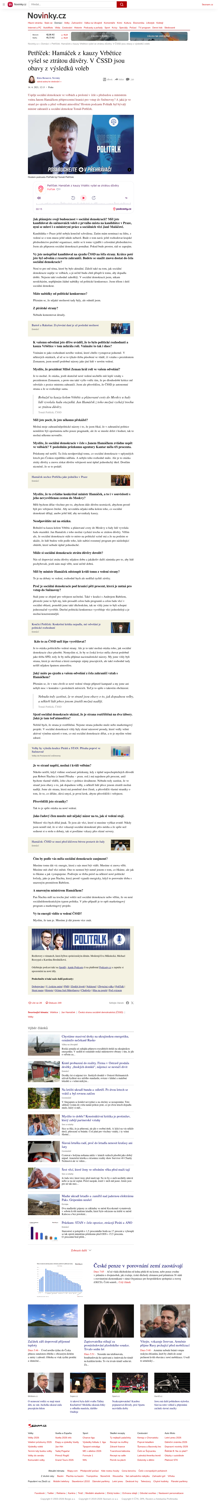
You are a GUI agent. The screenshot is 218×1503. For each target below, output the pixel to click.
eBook (110, 79)
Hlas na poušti (100, 990)
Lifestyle (150, 23)
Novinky (56, 77)
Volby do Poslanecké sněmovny (46, 756)
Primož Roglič (62, 1455)
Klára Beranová (44, 77)
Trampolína (92, 1476)
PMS (66, 986)
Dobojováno (38, 986)
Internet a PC (34, 27)
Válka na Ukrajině (93, 23)
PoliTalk (119, 986)
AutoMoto (48, 27)
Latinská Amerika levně (149, 1455)
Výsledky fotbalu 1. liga (94, 1442)
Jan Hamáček (68, 1012)
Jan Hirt (59, 1446)
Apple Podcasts (75, 967)
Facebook (40, 1493)
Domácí (58, 23)
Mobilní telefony (61, 1481)
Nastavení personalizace (171, 1493)
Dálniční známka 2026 (176, 1442)
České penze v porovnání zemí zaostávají (138, 1265)
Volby (67, 23)
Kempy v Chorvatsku (147, 1437)
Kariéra (71, 1493)
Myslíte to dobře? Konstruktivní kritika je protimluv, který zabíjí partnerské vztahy (96, 1118)
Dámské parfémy (101, 1481)
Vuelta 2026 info (63, 1437)
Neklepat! (91, 986)
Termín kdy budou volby (40, 1451)
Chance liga (89, 1437)
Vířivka (171, 1476)
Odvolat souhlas (148, 1493)
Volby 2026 (33, 1437)
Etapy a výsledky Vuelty (67, 1442)
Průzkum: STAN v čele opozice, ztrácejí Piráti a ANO (97, 1222)
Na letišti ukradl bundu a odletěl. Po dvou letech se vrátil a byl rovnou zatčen (95, 1091)
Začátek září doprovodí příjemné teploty (49, 1343)
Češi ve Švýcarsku (146, 1451)
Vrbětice (54, 1012)
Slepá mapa (37, 990)
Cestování (67, 27)
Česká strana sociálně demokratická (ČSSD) (100, 1012)
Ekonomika (138, 23)
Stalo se (48, 23)
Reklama (60, 1493)
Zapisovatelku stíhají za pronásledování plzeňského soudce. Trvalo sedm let (107, 1345)
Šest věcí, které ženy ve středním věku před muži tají (96, 1169)
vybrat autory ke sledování (48, 82)
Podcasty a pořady (93, 27)
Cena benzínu (129, 1471)
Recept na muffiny (119, 1442)
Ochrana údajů (129, 1493)
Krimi (119, 23)
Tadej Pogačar (62, 1451)
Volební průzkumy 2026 (40, 1442)
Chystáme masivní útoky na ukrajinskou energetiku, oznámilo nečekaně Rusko (95, 1038)
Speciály (123, 27)
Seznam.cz (207, 4)
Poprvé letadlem (145, 1442)
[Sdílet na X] (132, 1002)
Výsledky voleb (35, 1446)
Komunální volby (36, 1460)
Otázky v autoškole (174, 1455)
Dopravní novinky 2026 (176, 1446)
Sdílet (121, 79)
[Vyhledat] (122, 4)
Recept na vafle (118, 1455)
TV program (144, 27)
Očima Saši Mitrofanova (67, 990)
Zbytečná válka (106, 986)
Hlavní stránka (35, 23)
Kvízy (114, 27)
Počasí (133, 27)
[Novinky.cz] (47, 16)
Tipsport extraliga (91, 1446)
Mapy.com (72, 1471)
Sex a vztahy (67, 1124)
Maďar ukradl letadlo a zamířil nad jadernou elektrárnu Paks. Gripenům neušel (97, 1198)
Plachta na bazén (75, 1476)
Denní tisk (157, 27)
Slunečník (105, 1476)
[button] (81, 144)
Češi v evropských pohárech (153, 1471)
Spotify (62, 967)
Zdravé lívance (117, 1446)
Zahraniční (76, 23)
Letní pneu (117, 1481)
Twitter (50, 1493)
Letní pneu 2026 (173, 1437)
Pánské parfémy (179, 1481)
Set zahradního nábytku (138, 1476)
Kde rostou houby (110, 1471)
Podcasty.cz (105, 967)
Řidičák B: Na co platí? (176, 1451)
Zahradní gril (158, 1476)
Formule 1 (88, 1455)
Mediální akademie (95, 1493)
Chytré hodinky (161, 1481)
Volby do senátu (36, 1455)
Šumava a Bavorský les (149, 1446)
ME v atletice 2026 (92, 1451)
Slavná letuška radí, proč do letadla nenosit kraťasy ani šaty (97, 1145)
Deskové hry (132, 1481)
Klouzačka (118, 1476)
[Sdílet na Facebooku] (127, 1002)
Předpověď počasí (89, 1471)
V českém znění (54, 986)
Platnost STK (171, 1460)
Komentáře (109, 23)
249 (132, 79)
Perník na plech (118, 1460)
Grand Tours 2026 (64, 1460)
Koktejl (159, 23)
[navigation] (3, 4)
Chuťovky (86, 990)
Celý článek (125, 1282)
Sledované (169, 27)
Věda (57, 27)
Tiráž (80, 1493)
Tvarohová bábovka (120, 1451)
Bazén (60, 1476)
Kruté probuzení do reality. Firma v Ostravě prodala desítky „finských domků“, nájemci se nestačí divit (95, 1065)
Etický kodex (113, 1493)
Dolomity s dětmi (145, 1460)
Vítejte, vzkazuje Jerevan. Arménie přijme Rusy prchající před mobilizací (165, 1343)
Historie (78, 27)
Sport (107, 27)
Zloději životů (78, 986)
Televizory (146, 1481)
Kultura (127, 23)
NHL (85, 1460)
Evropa (65, 1204)
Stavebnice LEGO (81, 1481)
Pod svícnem (115, 990)
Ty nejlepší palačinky (120, 1437)
